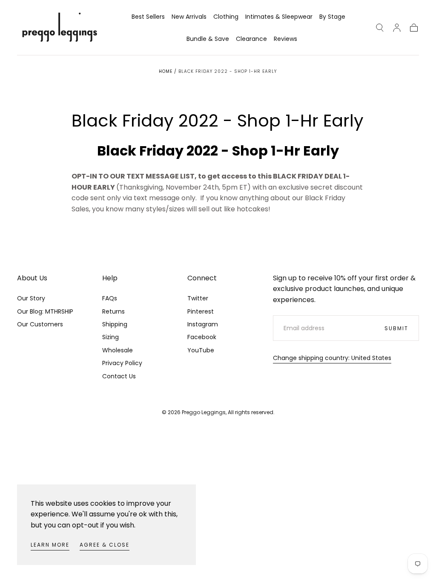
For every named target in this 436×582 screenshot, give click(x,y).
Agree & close (104, 544)
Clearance (251, 39)
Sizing (110, 337)
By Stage (332, 17)
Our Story (31, 298)
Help (110, 278)
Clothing (225, 17)
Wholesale (117, 350)
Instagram (202, 324)
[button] (380, 28)
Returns (113, 311)
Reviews (285, 39)
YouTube (200, 350)
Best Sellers (148, 17)
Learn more (50, 544)
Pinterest (200, 311)
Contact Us (119, 376)
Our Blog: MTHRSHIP (45, 311)
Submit (396, 328)
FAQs (109, 298)
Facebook (201, 337)
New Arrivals (189, 17)
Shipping (114, 324)
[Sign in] (397, 28)
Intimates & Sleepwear (279, 17)
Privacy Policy (122, 363)
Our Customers (40, 324)
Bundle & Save (207, 39)
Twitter (197, 298)
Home (165, 71)
